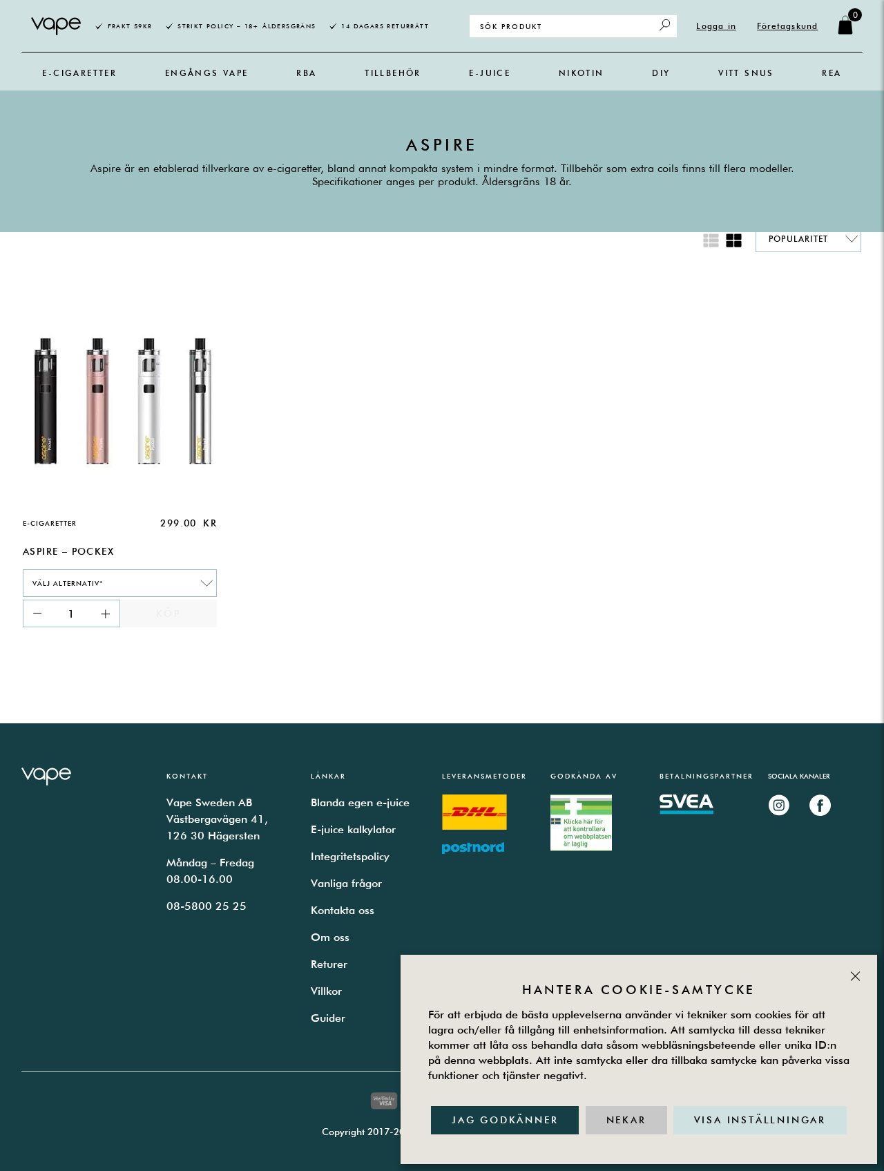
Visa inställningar (760, 1119)
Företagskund (787, 26)
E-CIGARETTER (79, 73)
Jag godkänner (505, 1119)
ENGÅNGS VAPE (207, 73)
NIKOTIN (581, 73)
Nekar (626, 1119)
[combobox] (120, 583)
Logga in (716, 26)
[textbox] (113, 583)
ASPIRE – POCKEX (68, 551)
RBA (306, 73)
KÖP (168, 613)
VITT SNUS (746, 73)
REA (831, 73)
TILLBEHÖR (393, 73)
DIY (661, 73)
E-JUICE (489, 73)
